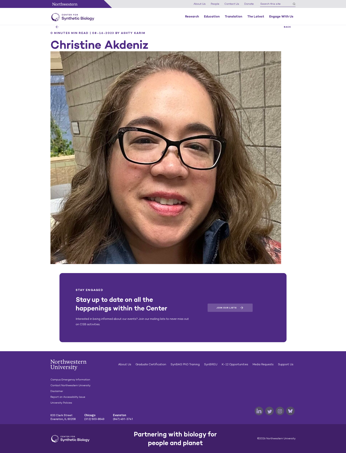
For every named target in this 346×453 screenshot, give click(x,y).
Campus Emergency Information (70, 379)
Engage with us (281, 16)
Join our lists (226, 307)
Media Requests (263, 364)
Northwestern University (64, 4)
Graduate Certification (151, 364)
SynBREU (210, 364)
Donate (249, 3)
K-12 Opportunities (235, 364)
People (215, 3)
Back (287, 27)
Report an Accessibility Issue (67, 396)
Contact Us (231, 3)
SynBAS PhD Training (185, 364)
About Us (200, 3)
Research (192, 16)
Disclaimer (56, 391)
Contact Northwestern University (70, 385)
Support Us (285, 364)
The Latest (255, 16)
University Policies (61, 402)
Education (212, 16)
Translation (233, 16)
